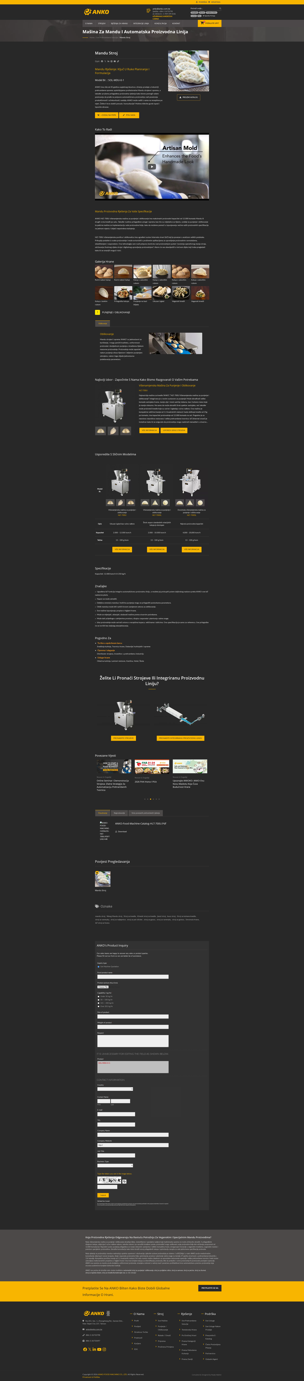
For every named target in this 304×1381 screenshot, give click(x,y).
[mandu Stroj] (102, 879)
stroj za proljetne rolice (162, 1270)
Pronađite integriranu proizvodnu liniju (180, 738)
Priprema (162, 1341)
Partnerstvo (210, 1354)
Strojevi (101, 23)
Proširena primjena (166, 1347)
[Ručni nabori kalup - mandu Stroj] (104, 271)
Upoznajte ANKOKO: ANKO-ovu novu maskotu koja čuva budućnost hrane (150, 783)
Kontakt (176, 23)
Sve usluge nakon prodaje (213, 1328)
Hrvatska (215, 2)
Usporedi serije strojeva (174, 430)
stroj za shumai (200, 1270)
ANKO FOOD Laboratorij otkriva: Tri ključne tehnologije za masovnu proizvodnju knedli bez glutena (189, 785)
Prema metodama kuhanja (189, 1352)
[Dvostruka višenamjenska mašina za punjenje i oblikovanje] (191, 486)
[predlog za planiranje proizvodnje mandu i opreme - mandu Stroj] (188, 71)
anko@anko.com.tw (161, 8)
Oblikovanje (102, 323)
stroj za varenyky (102, 920)
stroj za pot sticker (134, 920)
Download (122, 832)
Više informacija (149, 430)
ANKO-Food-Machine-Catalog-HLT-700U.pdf (140, 823)
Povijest (137, 1326)
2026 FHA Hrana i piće (108, 781)
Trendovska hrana (189, 1330)
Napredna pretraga (209, 16)
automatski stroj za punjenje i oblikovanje (138, 1270)
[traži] (219, 8)
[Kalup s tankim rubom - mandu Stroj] (104, 293)
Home (92, 37)
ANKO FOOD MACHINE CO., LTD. (112, 1374)
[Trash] (97, 873)
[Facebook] (102, 61)
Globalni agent (211, 1359)
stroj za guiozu (178, 920)
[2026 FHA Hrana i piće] (114, 766)
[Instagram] (104, 1349)
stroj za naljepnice (118, 920)
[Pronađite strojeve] (123, 714)
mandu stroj (100, 916)
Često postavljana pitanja (212, 1346)
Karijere (137, 1344)
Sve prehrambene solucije (107, 37)
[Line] (111, 61)
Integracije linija (141, 23)
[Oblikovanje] (175, 343)
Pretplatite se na (210, 1288)
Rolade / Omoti (164, 1335)
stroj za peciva (189, 1270)
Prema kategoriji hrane (189, 1342)
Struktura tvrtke (141, 1332)
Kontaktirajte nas (119, 1273)
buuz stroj (171, 916)
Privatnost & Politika (91, 1377)
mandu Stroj (125, 37)
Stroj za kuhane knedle (186, 916)
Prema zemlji (187, 1359)
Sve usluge (210, 1321)
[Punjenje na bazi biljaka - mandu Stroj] (142, 293)
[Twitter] (105, 61)
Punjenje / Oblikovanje (163, 1328)
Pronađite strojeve (123, 738)
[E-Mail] (114, 61)
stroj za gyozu (149, 920)
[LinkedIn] (108, 61)
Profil (136, 1321)
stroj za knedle (107, 1273)
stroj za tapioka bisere (93, 1273)
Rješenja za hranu (119, 23)
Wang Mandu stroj (114, 916)
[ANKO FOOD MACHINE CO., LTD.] (104, 1313)
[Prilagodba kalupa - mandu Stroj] (123, 293)
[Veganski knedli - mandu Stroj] (181, 293)
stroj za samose (177, 1270)
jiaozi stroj (161, 916)
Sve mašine (162, 1321)
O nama (89, 23)
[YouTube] (99, 1349)
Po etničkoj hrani (189, 1335)
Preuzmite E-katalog (210, 1337)
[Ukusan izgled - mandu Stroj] (162, 293)
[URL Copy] (118, 61)
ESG (136, 1349)
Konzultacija (160, 23)
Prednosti (138, 1338)
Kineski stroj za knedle (146, 916)
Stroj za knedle (130, 916)
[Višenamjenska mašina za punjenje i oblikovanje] (122, 486)
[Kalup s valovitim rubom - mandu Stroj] (142, 271)
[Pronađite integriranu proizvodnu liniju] (180, 714)
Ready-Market (216, 1375)
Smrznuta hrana (192, 920)
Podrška (203, 2)
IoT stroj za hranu (102, 923)
